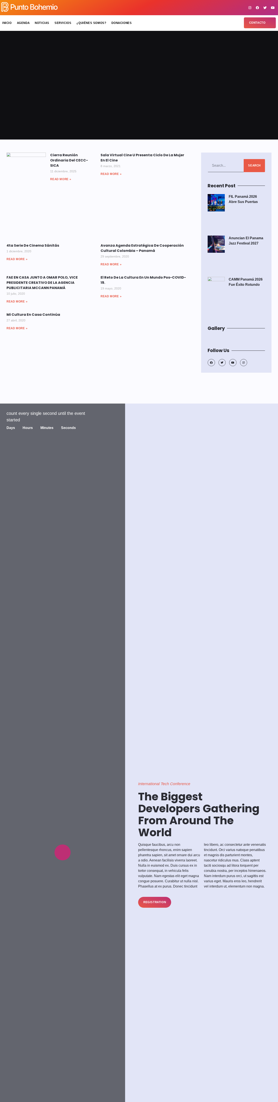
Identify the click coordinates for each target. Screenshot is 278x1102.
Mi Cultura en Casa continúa (33, 314)
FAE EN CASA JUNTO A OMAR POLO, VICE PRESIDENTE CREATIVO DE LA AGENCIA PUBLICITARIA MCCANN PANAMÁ (42, 282)
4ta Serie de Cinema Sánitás (33, 245)
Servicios (63, 23)
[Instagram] (250, 7)
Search (254, 165)
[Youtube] (272, 7)
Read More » (60, 179)
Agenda (23, 23)
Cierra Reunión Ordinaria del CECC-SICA (69, 160)
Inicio (7, 23)
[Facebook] (257, 7)
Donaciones (121, 23)
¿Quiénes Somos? (91, 23)
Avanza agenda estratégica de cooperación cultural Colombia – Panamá (142, 248)
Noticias (42, 23)
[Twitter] (265, 7)
